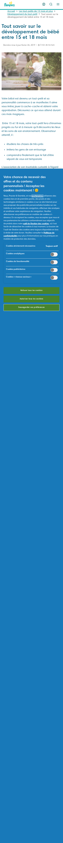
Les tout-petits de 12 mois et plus (36, 11)
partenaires (37, 196)
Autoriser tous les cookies (31, 299)
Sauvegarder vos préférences (31, 307)
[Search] (50, 4)
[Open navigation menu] (58, 4)
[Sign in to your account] (43, 4)
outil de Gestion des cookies (36, 224)
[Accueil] (9, 4)
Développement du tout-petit (22, 14)
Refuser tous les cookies (32, 290)
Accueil (11, 11)
